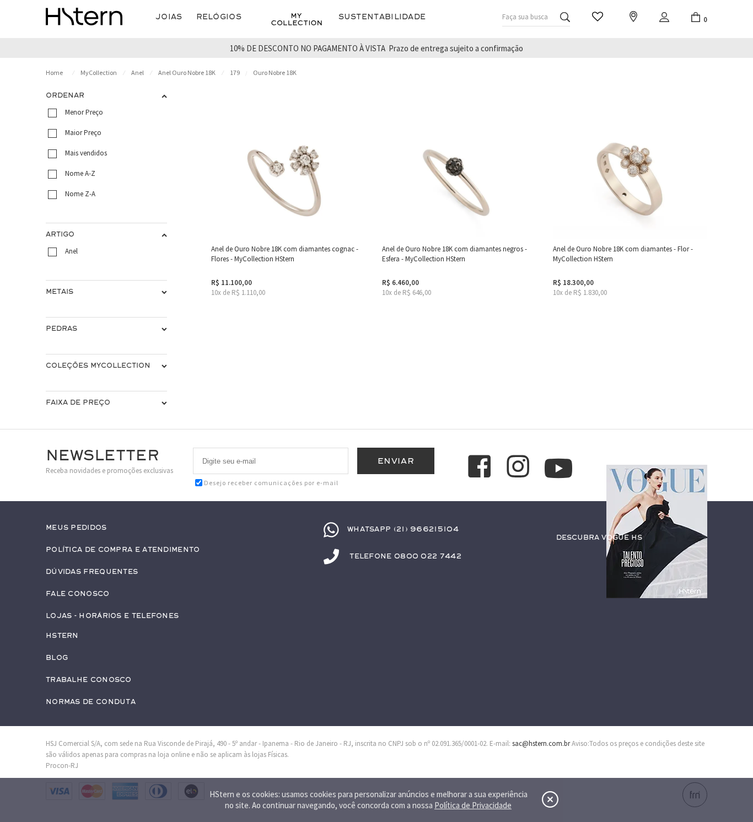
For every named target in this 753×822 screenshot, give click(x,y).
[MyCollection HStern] (296, 19)
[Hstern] (84, 16)
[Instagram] (520, 468)
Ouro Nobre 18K (275, 72)
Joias (168, 17)
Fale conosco (78, 594)
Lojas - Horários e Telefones (112, 616)
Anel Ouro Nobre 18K (187, 72)
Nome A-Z (80, 173)
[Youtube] (558, 468)
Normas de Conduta (91, 702)
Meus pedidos (76, 528)
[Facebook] (481, 468)
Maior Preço (83, 132)
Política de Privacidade (473, 805)
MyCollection (98, 72)
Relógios (218, 17)
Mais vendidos (86, 153)
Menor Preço (84, 112)
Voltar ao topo (694, 559)
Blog (57, 658)
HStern (62, 636)
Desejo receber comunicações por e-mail (271, 483)
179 (235, 72)
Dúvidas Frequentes (92, 572)
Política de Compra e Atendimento (123, 550)
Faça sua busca (525, 17)
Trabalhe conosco (89, 680)
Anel (137, 72)
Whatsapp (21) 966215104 (403, 529)
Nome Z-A (80, 193)
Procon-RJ (62, 765)
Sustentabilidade (382, 17)
